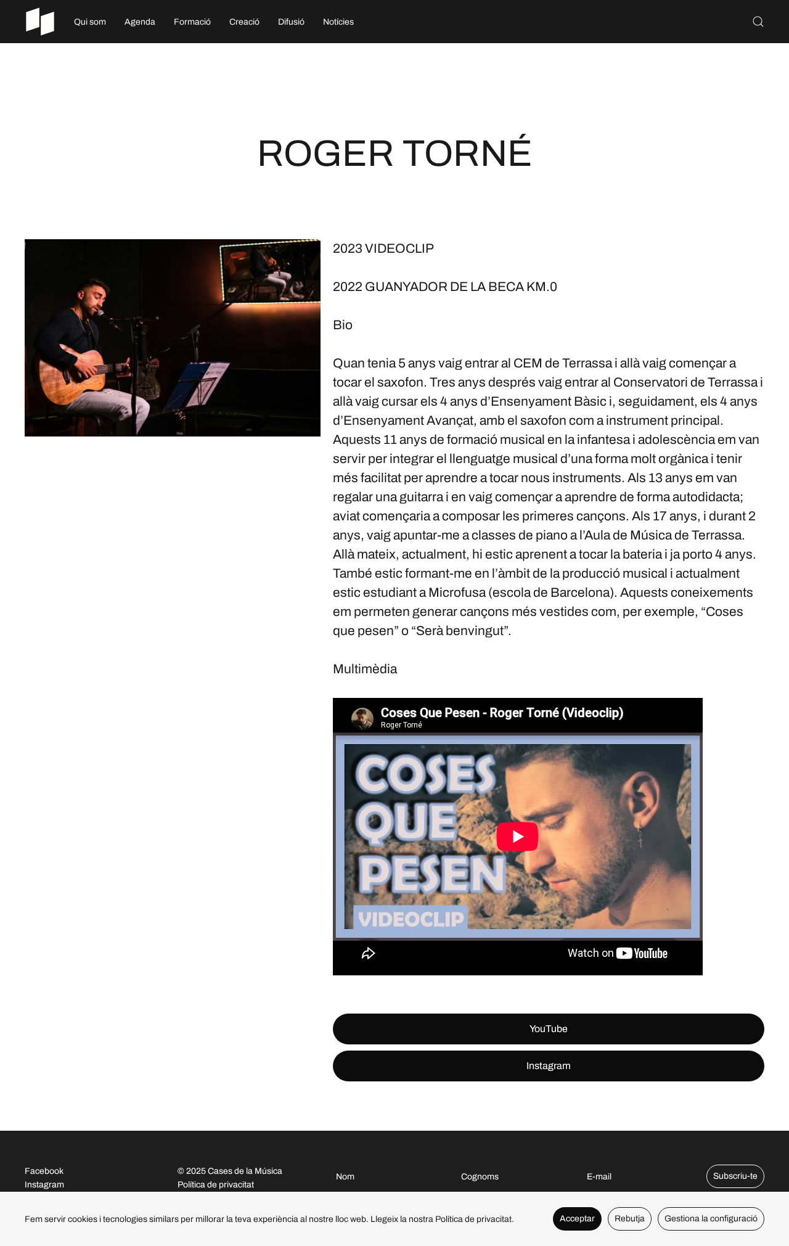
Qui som (90, 22)
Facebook (44, 1171)
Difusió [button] (291, 22)
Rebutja (630, 1218)
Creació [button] (244, 22)
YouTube (548, 1028)
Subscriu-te (735, 1176)
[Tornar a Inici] (40, 21)
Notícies (338, 22)
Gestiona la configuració (711, 1218)
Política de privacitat (216, 1184)
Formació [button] (192, 22)
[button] (758, 21)
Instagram (548, 1065)
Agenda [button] (140, 22)
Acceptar (577, 1218)
